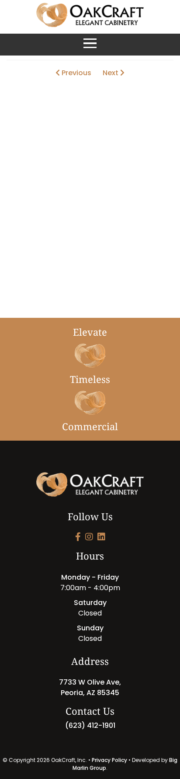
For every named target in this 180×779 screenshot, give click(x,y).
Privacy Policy (109, 760)
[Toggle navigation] (90, 44)
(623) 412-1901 (90, 725)
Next (111, 73)
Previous (75, 73)
